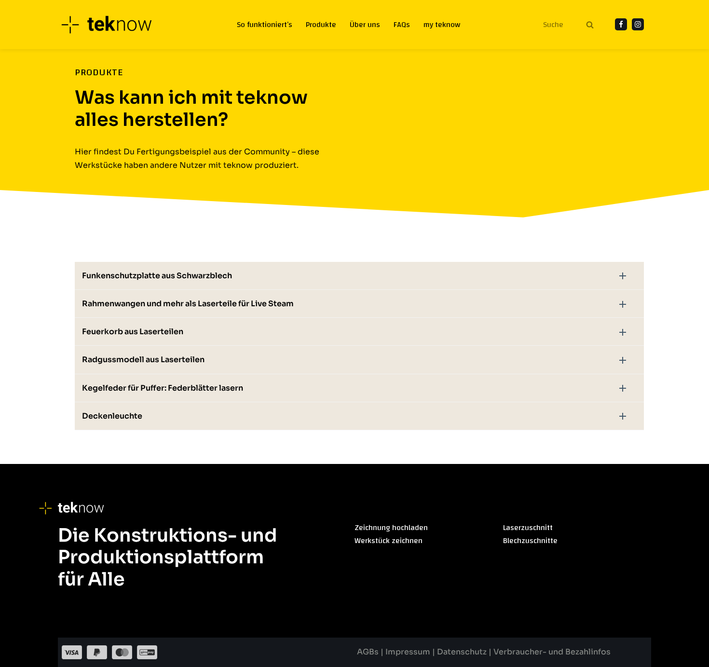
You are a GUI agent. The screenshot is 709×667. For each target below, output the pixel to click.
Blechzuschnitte (530, 540)
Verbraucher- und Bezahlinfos (552, 652)
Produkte (321, 24)
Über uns (365, 24)
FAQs (402, 24)
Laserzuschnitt (528, 527)
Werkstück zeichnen (388, 540)
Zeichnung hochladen (391, 527)
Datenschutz (462, 652)
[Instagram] (638, 24)
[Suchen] (589, 24)
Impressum (408, 652)
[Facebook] (621, 24)
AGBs (369, 652)
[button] (359, 275)
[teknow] (112, 25)
